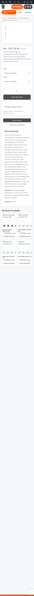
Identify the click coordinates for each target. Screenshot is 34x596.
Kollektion (28, 12)
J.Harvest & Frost (24, 18)
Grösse (5, 77)
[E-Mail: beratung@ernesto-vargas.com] (3, 2)
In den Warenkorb (17, 97)
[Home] (3, 6)
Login (20, 12)
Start (3, 18)
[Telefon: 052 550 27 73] (6, 2)
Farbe (5, 69)
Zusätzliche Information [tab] (17, 125)
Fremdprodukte (12, 18)
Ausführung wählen (9, 236)
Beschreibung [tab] (17, 120)
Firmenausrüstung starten (8, 12)
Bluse (11, 111)
